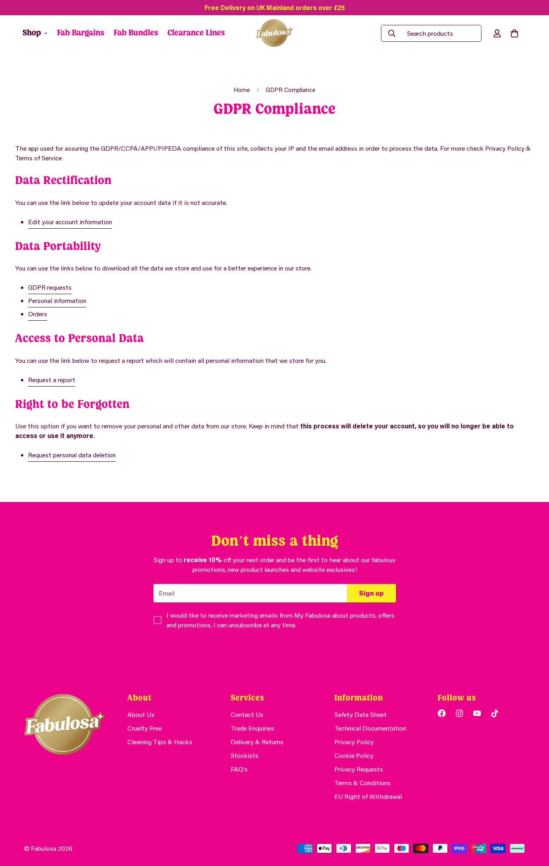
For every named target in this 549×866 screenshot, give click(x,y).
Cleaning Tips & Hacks (159, 741)
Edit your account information (70, 221)
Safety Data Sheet (360, 714)
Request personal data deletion (72, 454)
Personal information (57, 300)
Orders (37, 313)
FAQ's (239, 769)
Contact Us (247, 714)
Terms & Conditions (362, 782)
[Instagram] (459, 713)
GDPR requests (50, 287)
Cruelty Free (144, 728)
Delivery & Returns (257, 741)
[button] (514, 33)
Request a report (51, 379)
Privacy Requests (358, 769)
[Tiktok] (495, 713)
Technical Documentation (370, 728)
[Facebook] (442, 713)
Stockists (244, 755)
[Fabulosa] (274, 33)
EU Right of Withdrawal (368, 796)
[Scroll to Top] (533, 822)
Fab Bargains (80, 33)
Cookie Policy (353, 755)
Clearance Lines (196, 33)
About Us (140, 714)
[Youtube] (477, 713)
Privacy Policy (354, 741)
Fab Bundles (136, 33)
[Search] (391, 33)
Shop (32, 33)
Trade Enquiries (252, 728)
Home (242, 90)
